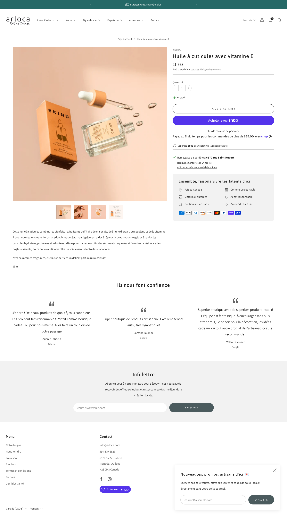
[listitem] (143, 4)
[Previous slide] (20, 124)
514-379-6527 (107, 451)
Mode (68, 20)
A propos (134, 20)
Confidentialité (15, 483)
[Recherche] (279, 20)
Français (247, 20)
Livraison (11, 458)
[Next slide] (159, 124)
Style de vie (90, 20)
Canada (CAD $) (14, 508)
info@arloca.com (110, 445)
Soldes (155, 20)
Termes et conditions (18, 470)
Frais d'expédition (181, 69)
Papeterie (113, 20)
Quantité (178, 82)
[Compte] (262, 20)
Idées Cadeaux (46, 20)
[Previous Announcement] (90, 4)
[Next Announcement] (196, 4)
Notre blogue (13, 445)
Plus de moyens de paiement (224, 131)
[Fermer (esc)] (274, 470)
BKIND (177, 50)
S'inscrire (261, 499)
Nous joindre (13, 451)
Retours (10, 477)
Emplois (11, 464)
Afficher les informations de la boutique (197, 167)
